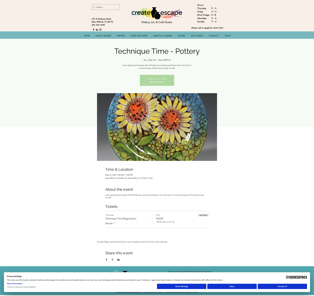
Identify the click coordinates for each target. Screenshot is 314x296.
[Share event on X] (112, 260)
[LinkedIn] (97, 29)
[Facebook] (93, 29)
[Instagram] (100, 29)
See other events (157, 82)
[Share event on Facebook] (106, 260)
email (206, 27)
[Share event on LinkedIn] (118, 260)
